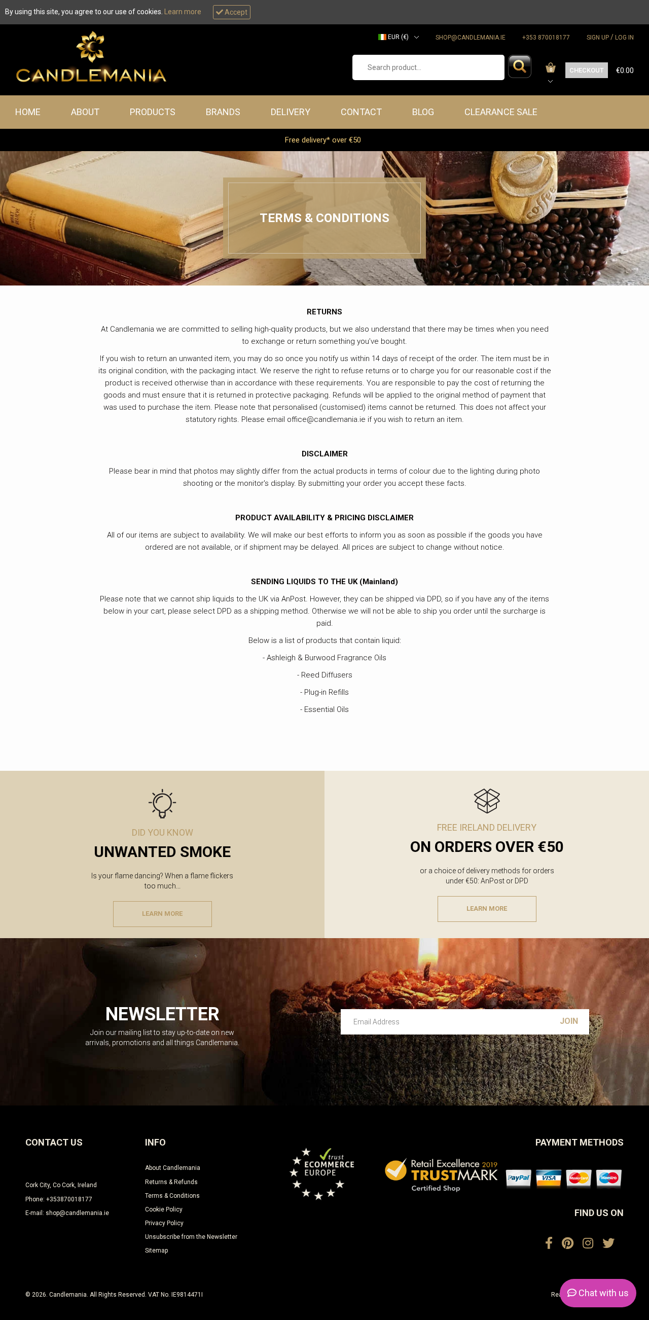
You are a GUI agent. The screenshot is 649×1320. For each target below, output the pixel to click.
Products (152, 111)
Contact (361, 111)
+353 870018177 (546, 37)
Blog (423, 111)
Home (28, 111)
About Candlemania (172, 1167)
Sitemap (156, 1250)
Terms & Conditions (172, 1195)
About (85, 111)
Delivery (290, 111)
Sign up (598, 37)
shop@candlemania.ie (471, 37)
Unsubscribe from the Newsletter (191, 1236)
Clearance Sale (500, 111)
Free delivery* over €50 (324, 140)
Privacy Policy (164, 1223)
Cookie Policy (164, 1209)
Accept (235, 12)
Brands (223, 111)
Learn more (182, 12)
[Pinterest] (567, 1243)
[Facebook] (549, 1243)
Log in (624, 37)
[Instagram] (588, 1243)
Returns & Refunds (171, 1182)
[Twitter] (608, 1243)
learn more (162, 913)
